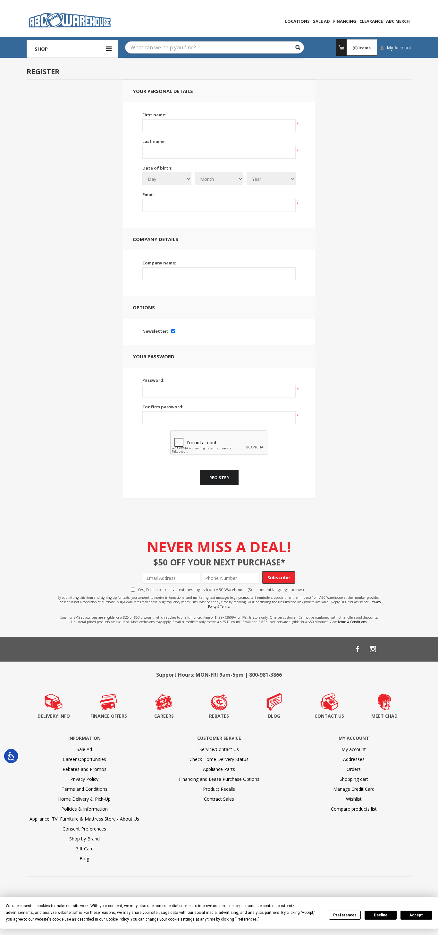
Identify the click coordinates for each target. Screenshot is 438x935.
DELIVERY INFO (54, 716)
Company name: (159, 263)
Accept (416, 915)
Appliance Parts (219, 769)
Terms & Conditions (352, 622)
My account (353, 749)
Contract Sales (219, 799)
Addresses (354, 759)
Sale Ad (84, 749)
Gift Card (84, 849)
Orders (354, 769)
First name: (154, 115)
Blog (84, 859)
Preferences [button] (247, 919)
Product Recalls (219, 789)
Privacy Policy (84, 779)
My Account (399, 48)
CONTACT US (329, 716)
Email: (148, 194)
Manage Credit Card (354, 789)
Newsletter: (155, 331)
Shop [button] (41, 49)
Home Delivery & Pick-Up (84, 799)
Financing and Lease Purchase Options (219, 779)
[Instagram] (373, 649)
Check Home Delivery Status (219, 759)
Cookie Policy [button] (117, 919)
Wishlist (354, 799)
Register (219, 477)
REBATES (219, 716)
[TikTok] (404, 649)
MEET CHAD (384, 716)
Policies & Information (84, 809)
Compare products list (354, 809)
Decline (380, 915)
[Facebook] (357, 649)
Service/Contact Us (219, 749)
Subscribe (278, 577)
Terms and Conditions (84, 789)
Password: (153, 380)
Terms (224, 606)
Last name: (154, 141)
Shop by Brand (84, 839)
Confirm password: (162, 407)
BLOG (274, 716)
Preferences (345, 915)
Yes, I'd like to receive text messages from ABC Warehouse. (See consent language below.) (221, 589)
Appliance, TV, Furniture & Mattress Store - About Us (84, 819)
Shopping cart (354, 779)
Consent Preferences (84, 829)
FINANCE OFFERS (108, 716)
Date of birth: (157, 168)
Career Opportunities (84, 759)
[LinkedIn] (388, 649)
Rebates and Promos (84, 769)
